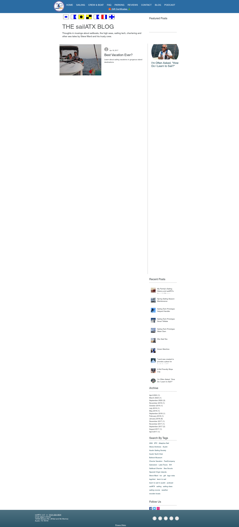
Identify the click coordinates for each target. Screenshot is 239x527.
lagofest (152, 479)
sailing (158, 486)
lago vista (171, 476)
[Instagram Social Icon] (158, 508)
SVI (170, 465)
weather (165, 490)
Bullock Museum (155, 458)
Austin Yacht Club (156, 454)
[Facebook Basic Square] (150, 508)
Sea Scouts (168, 468)
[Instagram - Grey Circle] (177, 518)
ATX (155, 443)
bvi (161, 476)
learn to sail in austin (157, 483)
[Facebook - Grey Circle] (154, 518)
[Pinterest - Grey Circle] (171, 518)
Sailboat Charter (155, 468)
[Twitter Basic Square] (154, 508)
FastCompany (169, 461)
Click (42, 517)
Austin (165, 447)
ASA (151, 443)
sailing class (167, 486)
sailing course (154, 490)
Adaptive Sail (164, 443)
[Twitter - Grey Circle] (160, 518)
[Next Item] (175, 52)
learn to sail (161, 479)
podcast (170, 483)
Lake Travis (163, 465)
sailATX (152, 486)
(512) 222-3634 (55, 515)
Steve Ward (153, 476)
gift (164, 476)
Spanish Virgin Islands (158, 472)
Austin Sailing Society (157, 450)
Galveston (153, 465)
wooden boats (154, 494)
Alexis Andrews (155, 447)
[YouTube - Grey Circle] (166, 518)
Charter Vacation (155, 461)
